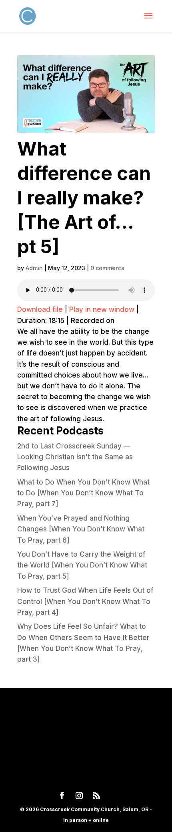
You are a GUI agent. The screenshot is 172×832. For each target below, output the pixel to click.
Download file (40, 309)
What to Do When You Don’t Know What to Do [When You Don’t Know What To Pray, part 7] (83, 493)
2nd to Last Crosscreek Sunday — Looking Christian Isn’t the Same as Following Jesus (75, 457)
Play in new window (101, 309)
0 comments (107, 268)
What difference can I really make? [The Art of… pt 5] (84, 197)
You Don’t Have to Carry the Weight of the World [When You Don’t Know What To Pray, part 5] (82, 565)
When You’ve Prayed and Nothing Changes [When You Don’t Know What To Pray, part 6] (80, 529)
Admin (34, 268)
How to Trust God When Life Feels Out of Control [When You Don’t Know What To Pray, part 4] (85, 601)
